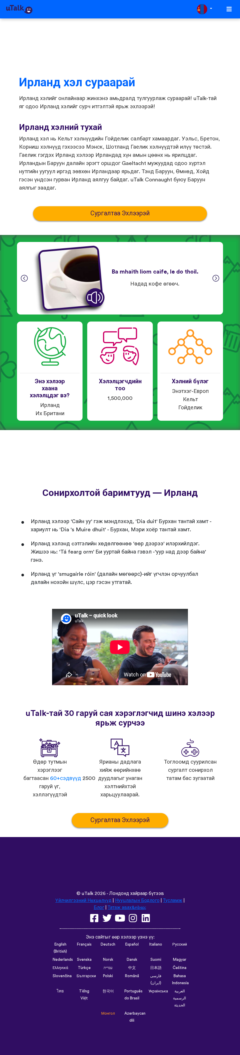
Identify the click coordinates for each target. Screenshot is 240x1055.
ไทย (60, 991)
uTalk (87, 893)
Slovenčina (62, 976)
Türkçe (84, 968)
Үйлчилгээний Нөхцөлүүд (83, 900)
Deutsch (108, 944)
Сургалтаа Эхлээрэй (120, 213)
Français (84, 944)
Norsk (108, 960)
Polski (108, 976)
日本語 (156, 968)
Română (132, 976)
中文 (132, 968)
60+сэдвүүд (65, 778)
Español (132, 944)
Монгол (108, 1013)
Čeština (179, 968)
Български (86, 976)
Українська (158, 991)
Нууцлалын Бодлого (137, 900)
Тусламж (172, 900)
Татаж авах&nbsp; (127, 907)
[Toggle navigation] (229, 9)
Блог (99, 907)
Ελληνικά (60, 968)
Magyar (179, 960)
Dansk (132, 960)
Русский (179, 944)
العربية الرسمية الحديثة (179, 998)
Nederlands (63, 960)
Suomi (155, 960)
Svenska (84, 960)
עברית (108, 968)
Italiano (155, 944)
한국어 (108, 991)
